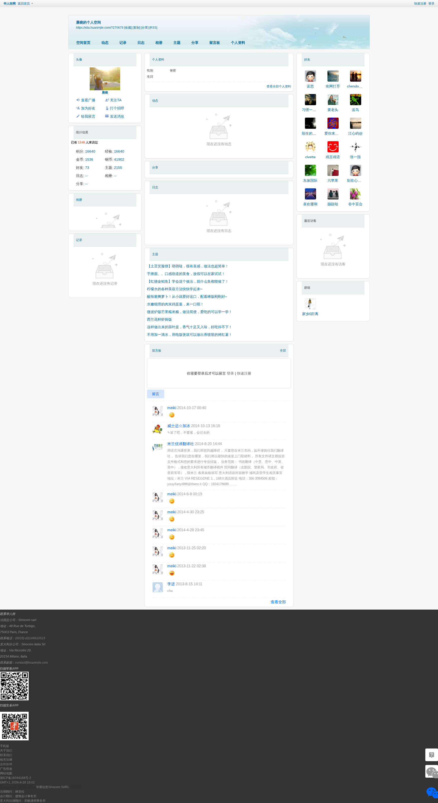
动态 (104, 43)
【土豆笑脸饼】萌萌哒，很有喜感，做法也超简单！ (188, 266)
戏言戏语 (333, 157)
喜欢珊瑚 (310, 204)
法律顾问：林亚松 (12, 791)
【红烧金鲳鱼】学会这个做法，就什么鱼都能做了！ (188, 281)
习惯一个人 (311, 110)
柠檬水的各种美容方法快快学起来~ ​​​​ (175, 289)
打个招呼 (117, 108)
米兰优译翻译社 (180, 444)
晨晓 (105, 92)
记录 (122, 43)
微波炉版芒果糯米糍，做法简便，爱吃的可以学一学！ (189, 312)
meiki (171, 408)
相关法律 (6, 759)
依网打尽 (333, 86)
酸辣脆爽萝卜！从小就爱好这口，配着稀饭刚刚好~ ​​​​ (187, 297)
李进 (171, 584)
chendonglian (358, 86)
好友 (307, 59)
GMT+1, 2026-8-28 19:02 (17, 782)
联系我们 (6, 755)
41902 (119, 159)
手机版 (4, 746)
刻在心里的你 (357, 180)
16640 (90, 151)
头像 (79, 59)
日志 (140, 43)
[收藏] (128, 27)
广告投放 (6, 769)
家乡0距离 (310, 314)
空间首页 (83, 43)
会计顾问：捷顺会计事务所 (18, 796)
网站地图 (6, 773)
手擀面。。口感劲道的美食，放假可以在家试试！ (186, 274)
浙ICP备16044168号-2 (15, 778)
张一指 (355, 157)
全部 (283, 350)
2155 (118, 168)
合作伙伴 (6, 764)
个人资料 (238, 43)
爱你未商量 (333, 133)
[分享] (145, 27)
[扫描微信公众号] (431, 755)
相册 (158, 43)
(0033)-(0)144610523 (30, 638)
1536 (89, 159)
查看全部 (278, 602)
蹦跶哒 (332, 204)
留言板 (214, 43)
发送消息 (117, 116)
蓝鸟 (355, 110)
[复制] (136, 27)
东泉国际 (310, 180)
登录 (431, 3)
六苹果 (332, 180)
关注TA (115, 100)
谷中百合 (355, 204)
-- (86, 176)
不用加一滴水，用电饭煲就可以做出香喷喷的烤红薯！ (189, 335)
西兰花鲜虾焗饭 (159, 319)
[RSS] (153, 27)
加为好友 (88, 108)
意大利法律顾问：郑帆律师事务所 (23, 800)
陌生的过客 (311, 133)
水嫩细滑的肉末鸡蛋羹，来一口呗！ (175, 304)
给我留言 (88, 116)
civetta (310, 157)
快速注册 (420, 3)
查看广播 (88, 100)
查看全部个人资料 (279, 86)
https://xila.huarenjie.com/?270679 (99, 27)
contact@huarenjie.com (31, 662)
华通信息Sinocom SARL (52, 787)
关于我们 (6, 750)
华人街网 (10, 3)
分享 (194, 43)
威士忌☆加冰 (178, 426)
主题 (176, 43)
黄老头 (332, 110)
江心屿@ (355, 133)
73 (87, 168)
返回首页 (24, 3)
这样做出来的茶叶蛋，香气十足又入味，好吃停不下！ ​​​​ (190, 327)
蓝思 (310, 86)
